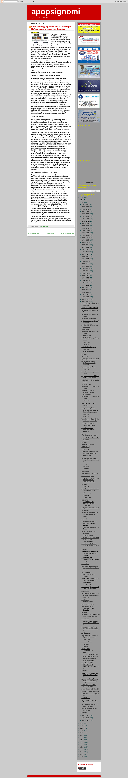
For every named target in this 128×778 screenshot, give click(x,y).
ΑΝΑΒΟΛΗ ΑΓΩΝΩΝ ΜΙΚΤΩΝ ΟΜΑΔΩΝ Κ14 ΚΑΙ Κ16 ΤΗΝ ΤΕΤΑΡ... (90, 580)
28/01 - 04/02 (86, 301)
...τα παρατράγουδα (87, 535)
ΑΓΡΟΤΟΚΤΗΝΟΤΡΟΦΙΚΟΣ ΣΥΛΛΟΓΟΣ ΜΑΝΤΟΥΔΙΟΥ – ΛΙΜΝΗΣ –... (90, 553)
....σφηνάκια (85, 329)
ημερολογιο (89, 182)
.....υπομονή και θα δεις (88, 425)
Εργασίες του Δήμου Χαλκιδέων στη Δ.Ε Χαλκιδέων (88, 429)
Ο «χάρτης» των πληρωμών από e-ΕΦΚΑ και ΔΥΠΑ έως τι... (90, 623)
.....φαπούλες (85, 344)
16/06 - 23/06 (86, 261)
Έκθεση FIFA (85, 495)
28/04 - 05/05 (86, 278)
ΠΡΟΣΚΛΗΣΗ (86, 447)
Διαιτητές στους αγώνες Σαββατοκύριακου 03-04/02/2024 (89, 362)
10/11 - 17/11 (86, 221)
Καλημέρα (84, 354)
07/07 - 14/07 (86, 254)
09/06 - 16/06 (86, 264)
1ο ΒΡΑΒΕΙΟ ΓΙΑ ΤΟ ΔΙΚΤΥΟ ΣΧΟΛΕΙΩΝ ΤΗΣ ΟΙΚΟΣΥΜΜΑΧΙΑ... (90, 539)
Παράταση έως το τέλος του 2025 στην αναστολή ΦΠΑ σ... (90, 628)
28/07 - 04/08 (86, 247)
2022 (82, 725)
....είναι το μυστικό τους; (89, 403)
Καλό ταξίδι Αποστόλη (88, 444)
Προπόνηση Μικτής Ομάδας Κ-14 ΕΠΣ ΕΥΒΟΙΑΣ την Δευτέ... (90, 680)
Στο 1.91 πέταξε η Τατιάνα (89, 367)
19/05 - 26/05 (86, 271)
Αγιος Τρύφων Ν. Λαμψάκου (90, 473)
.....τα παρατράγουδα (88, 476)
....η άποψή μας (86, 335)
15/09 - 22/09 (86, 240)
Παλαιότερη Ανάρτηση (67, 233)
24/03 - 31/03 (86, 290)
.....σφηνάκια (85, 619)
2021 (82, 728)
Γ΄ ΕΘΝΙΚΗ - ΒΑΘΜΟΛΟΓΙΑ (90, 308)
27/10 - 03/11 (86, 226)
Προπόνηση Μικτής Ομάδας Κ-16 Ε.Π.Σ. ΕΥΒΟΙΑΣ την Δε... (90, 674)
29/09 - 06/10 (86, 235)
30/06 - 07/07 (86, 256)
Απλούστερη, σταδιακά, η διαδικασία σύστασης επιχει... (89, 523)
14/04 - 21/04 (86, 282)
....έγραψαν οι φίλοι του (88, 408)
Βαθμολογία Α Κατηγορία (89, 318)
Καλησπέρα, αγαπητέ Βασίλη (90, 508)
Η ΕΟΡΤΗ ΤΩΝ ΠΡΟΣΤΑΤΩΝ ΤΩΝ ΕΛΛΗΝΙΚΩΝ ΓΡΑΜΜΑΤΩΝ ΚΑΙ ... (90, 480)
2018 (82, 735)
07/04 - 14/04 (86, 285)
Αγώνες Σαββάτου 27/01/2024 (90, 691)
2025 (82, 200)
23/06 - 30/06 (86, 259)
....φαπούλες (85, 591)
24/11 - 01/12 (86, 216)
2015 (82, 742)
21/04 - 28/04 (86, 280)
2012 (82, 749)
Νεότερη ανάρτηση (33, 233)
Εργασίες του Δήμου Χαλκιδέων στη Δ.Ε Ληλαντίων (88, 608)
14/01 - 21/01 (86, 718)
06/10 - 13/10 (86, 233)
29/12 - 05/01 (86, 204)
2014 (82, 744)
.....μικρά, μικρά (86, 497)
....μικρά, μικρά (86, 342)
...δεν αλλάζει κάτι (87, 642)
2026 (82, 197)
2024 (82, 202)
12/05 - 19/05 (86, 273)
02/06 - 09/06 (86, 266)
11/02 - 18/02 (86, 297)
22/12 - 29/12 (86, 207)
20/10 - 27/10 (86, 228)
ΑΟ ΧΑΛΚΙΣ (85, 356)
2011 (82, 752)
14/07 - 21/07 (86, 252)
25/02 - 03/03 (86, 292)
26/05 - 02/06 (86, 268)
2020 (82, 730)
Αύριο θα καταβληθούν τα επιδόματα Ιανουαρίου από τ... (90, 545)
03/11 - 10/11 (86, 223)
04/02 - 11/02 (86, 299)
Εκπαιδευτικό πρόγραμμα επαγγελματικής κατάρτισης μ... (90, 459)
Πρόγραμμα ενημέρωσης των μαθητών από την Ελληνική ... (90, 568)
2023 (82, 723)
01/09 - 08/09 (86, 245)
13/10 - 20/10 (86, 230)
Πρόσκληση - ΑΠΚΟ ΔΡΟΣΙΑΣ (90, 358)
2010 (82, 754)
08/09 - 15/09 (86, 242)
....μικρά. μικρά (86, 639)
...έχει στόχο (85, 471)
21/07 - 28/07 (86, 249)
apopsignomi (56, 11)
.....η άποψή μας (86, 572)
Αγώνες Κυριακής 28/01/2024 (90, 689)
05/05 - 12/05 (86, 275)
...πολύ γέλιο (85, 416)
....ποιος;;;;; (85, 516)
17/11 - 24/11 (86, 218)
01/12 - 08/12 (86, 214)
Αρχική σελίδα (50, 233)
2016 (82, 740)
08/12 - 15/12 (86, 211)
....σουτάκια (85, 646)
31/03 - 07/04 (86, 287)
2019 (82, 733)
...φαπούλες (85, 510)
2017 (82, 737)
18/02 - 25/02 (86, 294)
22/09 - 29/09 (86, 237)
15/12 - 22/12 (86, 209)
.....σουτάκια (85, 349)
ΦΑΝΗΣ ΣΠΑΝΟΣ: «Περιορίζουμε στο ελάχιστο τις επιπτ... (90, 559)
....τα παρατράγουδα (88, 351)
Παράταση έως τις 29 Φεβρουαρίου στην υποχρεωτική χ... (88, 392)
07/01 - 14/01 (86, 720)
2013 (82, 747)
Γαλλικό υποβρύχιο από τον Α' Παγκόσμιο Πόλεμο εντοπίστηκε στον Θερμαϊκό (51, 28)
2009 (82, 756)
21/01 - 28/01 (86, 715)
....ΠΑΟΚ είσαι (86, 698)
